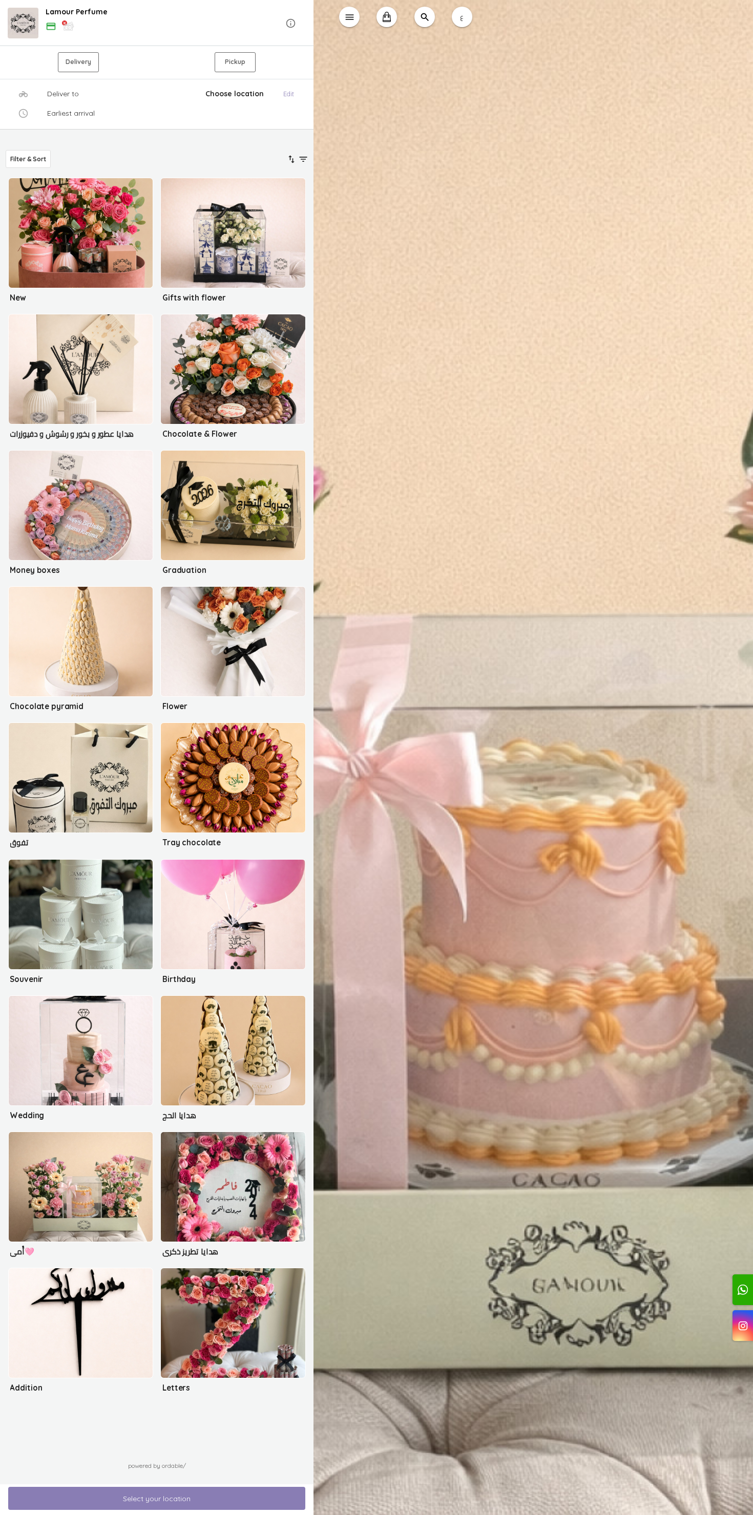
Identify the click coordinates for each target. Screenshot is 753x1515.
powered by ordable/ (157, 1465)
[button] (157, 23)
